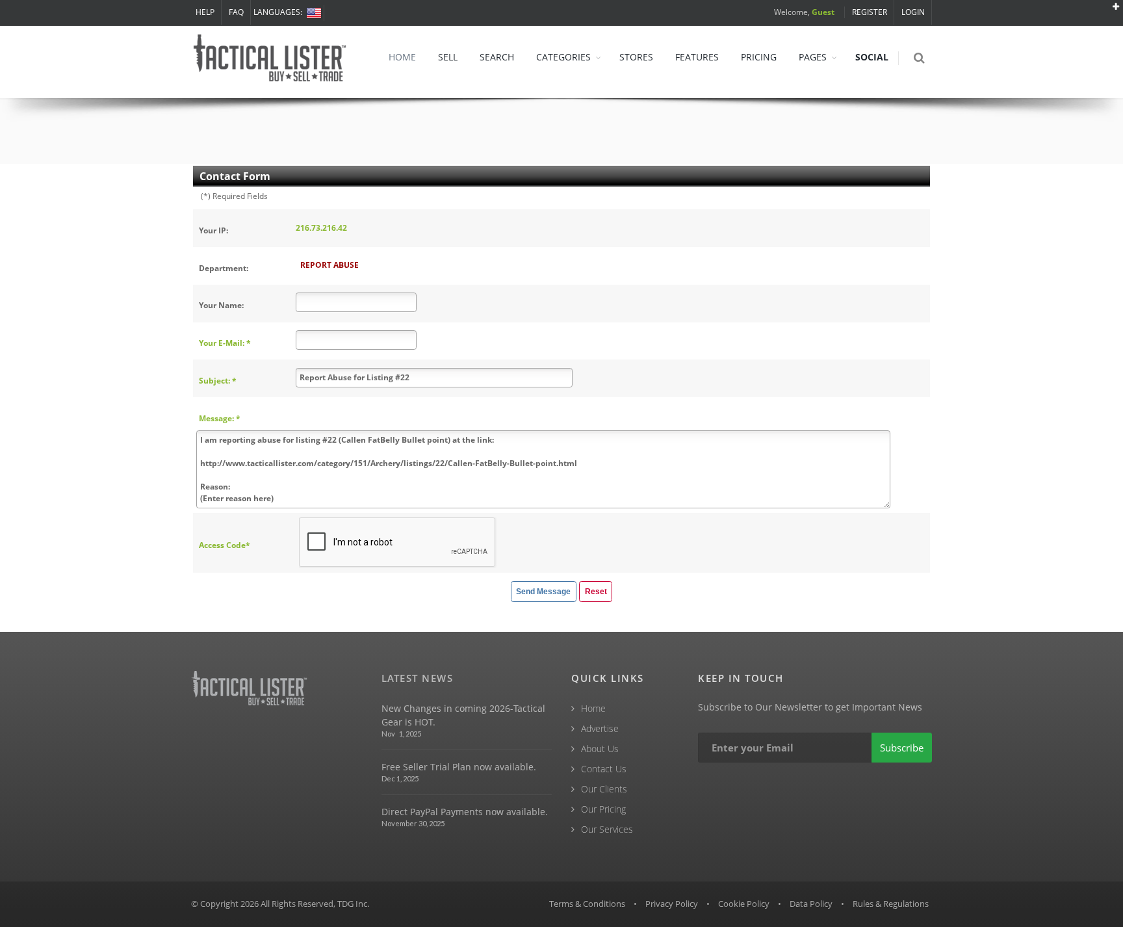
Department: (223, 268)
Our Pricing (603, 809)
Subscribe (901, 747)
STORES (636, 57)
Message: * (219, 418)
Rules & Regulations (891, 903)
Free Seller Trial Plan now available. (458, 767)
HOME (402, 57)
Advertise (600, 728)
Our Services (607, 829)
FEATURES (697, 57)
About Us (600, 748)
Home (593, 708)
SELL (448, 57)
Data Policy (811, 903)
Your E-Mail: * (225, 342)
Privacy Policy (671, 903)
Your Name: (221, 305)
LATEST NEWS (417, 678)
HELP (205, 12)
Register (869, 12)
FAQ (236, 12)
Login (913, 12)
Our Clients (604, 789)
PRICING (759, 57)
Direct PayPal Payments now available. (464, 811)
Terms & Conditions (587, 903)
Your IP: (213, 230)
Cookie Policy (743, 903)
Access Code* (224, 545)
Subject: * (218, 380)
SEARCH (497, 57)
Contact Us (603, 769)
